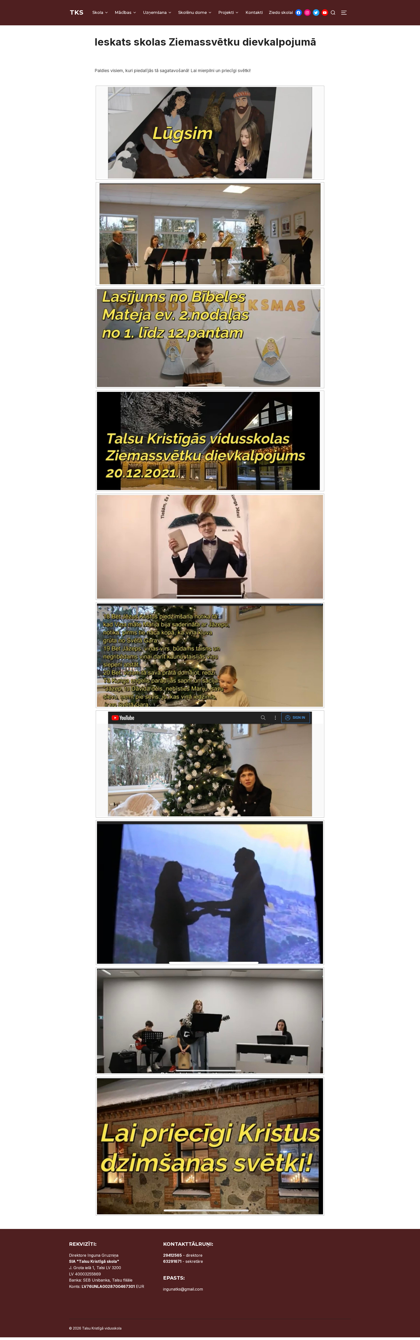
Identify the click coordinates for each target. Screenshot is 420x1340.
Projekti (226, 12)
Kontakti (254, 12)
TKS (77, 12)
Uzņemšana (155, 12)
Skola (97, 12)
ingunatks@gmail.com (183, 1289)
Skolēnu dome (192, 12)
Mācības (123, 12)
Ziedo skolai (281, 12)
